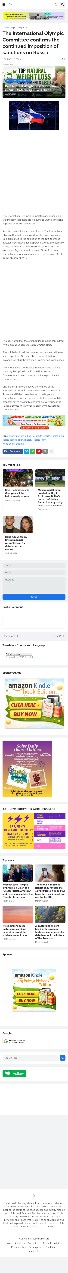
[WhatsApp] (32, 451)
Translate (29, 657)
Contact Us (34, 1243)
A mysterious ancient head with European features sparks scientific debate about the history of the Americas (49, 932)
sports (46, 436)
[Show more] (51, 451)
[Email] (45, 451)
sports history (25, 440)
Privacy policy (18, 1247)
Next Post (59, 636)
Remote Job (34, 1251)
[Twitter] (26, 451)
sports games (10, 440)
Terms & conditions (52, 1243)
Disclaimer (51, 1247)
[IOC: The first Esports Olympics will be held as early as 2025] (18, 478)
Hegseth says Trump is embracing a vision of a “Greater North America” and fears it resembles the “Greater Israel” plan (18, 891)
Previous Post (11, 636)
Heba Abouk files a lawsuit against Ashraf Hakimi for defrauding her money (16, 543)
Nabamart (43, 1238)
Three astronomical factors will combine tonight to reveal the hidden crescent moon (15, 930)
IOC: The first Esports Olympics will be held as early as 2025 (17, 493)
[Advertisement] (34, 176)
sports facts (57, 436)
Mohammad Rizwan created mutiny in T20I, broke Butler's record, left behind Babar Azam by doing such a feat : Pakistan (50, 498)
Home (6, 27)
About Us (20, 1243)
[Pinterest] (39, 451)
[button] (4, 4)
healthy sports (34, 436)
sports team (40, 440)
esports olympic (19, 27)
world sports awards (13, 444)
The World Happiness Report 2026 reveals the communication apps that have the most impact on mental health (50, 891)
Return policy (36, 1247)
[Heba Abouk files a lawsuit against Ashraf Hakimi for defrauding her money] (18, 524)
